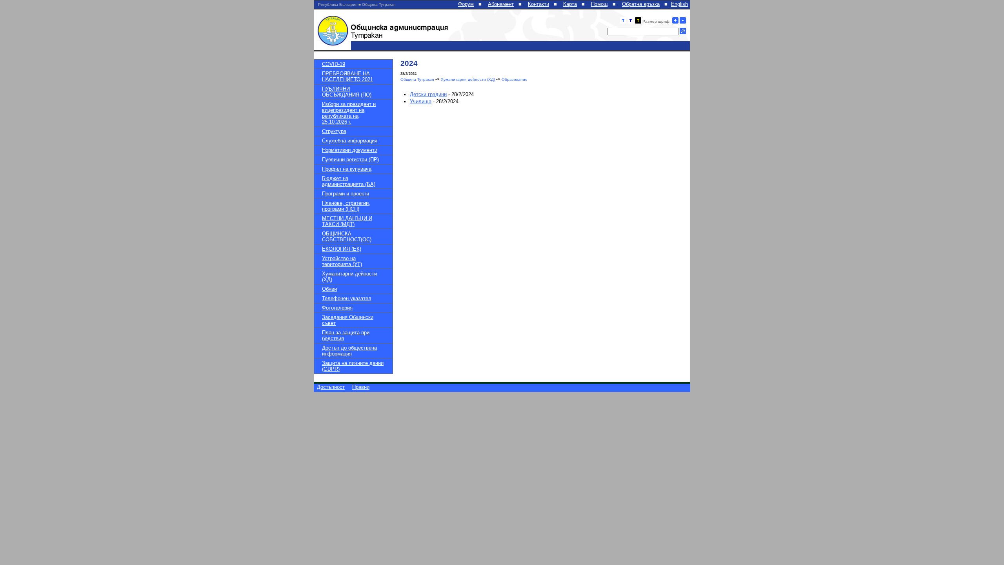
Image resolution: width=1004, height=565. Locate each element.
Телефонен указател (346, 298)
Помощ (599, 4)
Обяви (329, 289)
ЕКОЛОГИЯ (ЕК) (341, 249)
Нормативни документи (349, 150)
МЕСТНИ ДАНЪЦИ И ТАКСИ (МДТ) (347, 221)
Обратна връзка (641, 4)
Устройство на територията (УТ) (342, 261)
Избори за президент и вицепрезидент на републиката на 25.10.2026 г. (349, 113)
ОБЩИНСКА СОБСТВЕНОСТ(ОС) (346, 236)
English (679, 4)
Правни (360, 387)
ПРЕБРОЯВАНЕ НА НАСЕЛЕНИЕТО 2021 (347, 76)
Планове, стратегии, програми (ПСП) (346, 206)
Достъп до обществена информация (349, 351)
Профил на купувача (346, 169)
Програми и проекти (345, 194)
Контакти (538, 4)
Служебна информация (349, 141)
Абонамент (501, 4)
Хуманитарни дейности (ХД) (468, 79)
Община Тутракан (417, 79)
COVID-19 (333, 64)
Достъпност (331, 387)
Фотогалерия (337, 308)
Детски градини (428, 94)
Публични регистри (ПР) (350, 159)
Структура (334, 131)
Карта (570, 4)
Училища (420, 101)
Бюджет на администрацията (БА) (348, 181)
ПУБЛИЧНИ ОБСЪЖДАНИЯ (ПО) (346, 92)
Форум (466, 4)
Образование (514, 79)
